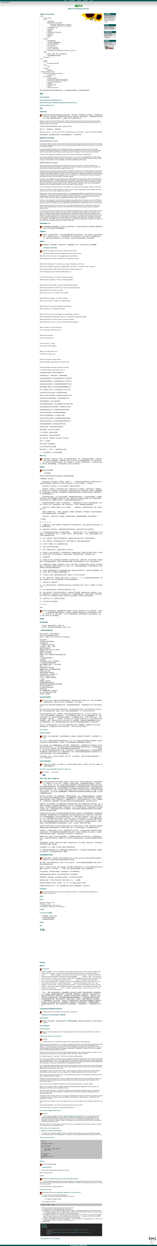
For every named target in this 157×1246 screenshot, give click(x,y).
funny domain (47, 18)
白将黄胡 (112, 28)
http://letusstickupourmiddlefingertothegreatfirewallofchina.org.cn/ (58, 102)
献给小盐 (50, 70)
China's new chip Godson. (54, 82)
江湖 (49, 37)
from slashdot (47, 76)
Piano (45, 65)
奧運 (45, 52)
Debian (79, 0)
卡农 (49, 66)
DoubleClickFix (51, 75)
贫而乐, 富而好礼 (108, 34)
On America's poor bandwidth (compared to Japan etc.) (62, 50)
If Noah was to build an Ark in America (58, 79)
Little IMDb (72, 0)
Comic (46, 61)
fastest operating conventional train (74, 1116)
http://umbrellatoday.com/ (47, 105)
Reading (85, 0)
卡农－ (43, 929)
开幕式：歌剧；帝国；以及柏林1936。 (58, 54)
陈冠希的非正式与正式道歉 (55, 23)
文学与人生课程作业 (109, 27)
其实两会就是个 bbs (53, 27)
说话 (42, 16)
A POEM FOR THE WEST (55, 32)
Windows (112, 20)
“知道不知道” (51, 21)
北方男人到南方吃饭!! (53, 49)
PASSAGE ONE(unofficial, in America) (61, 24)
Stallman (50, 83)
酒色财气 (50, 31)
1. (40, 1238)
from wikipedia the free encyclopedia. (50, 1238)
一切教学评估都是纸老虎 (54, 42)
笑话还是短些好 (52, 40)
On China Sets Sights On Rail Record (57, 80)
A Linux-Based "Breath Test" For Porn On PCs (68, 1192)
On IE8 (49, 86)
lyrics (45, 60)
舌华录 (46, 39)
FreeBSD (106, 20)
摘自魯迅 (50, 35)
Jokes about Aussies (53, 87)
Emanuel (46, 969)
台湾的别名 (50, 29)
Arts (42, 59)
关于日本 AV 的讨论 (53, 47)
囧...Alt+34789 (51, 45)
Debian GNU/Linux (109, 17)
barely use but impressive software (53, 73)
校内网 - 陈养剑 (108, 35)
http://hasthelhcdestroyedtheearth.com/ (51, 100)
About (91, 0)
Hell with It (47, 57)
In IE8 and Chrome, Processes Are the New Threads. (63, 1178)
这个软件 (69, 1021)
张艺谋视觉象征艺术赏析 (54, 55)
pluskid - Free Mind (109, 44)
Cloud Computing (52, 78)
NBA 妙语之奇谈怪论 (53, 44)
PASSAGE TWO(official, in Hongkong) (61, 26)
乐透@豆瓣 (107, 37)
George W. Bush (52, 85)
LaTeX (105, 22)
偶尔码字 (106, 28)
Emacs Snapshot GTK (109, 19)
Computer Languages (109, 15)
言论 (45, 19)
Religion (46, 68)
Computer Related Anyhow (48, 72)
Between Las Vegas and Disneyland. (51, 1130)
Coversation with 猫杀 (53, 63)
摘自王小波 (50, 34)
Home (65, 0)
